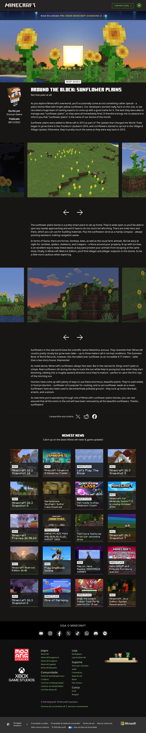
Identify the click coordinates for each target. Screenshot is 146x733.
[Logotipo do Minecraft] (20, 5)
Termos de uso (89, 723)
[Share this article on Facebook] (94, 416)
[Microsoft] (128, 723)
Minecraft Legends (48, 664)
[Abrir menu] (139, 6)
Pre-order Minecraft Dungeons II (81, 15)
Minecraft (45, 654)
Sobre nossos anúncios (40, 727)
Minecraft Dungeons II (50, 657)
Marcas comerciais (104, 723)
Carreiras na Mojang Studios (52, 683)
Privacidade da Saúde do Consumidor (65, 723)
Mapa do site (77, 676)
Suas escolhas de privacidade (85, 727)
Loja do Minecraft (79, 657)
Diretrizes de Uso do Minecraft (53, 706)
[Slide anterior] (66, 212)
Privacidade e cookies (39, 723)
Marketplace (77, 654)
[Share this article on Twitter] (78, 416)
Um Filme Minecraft (49, 689)
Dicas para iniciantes (80, 666)
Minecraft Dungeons (49, 661)
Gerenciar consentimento (78, 706)
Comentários (77, 672)
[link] (41, 633)
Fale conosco (77, 683)
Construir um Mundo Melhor (52, 686)
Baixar (74, 679)
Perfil (74, 691)
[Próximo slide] (80, 212)
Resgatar (75, 694)
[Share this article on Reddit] (86, 416)
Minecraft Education (49, 668)
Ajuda (74, 669)
